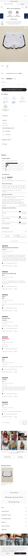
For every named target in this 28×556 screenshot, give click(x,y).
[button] (10, 14)
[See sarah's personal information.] (5, 381)
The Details (5, 115)
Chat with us (8, 134)
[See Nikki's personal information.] (5, 298)
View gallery (20, 456)
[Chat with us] (3, 134)
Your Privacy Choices (12, 551)
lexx (3, 405)
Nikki (3, 298)
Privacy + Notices (6, 526)
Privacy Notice (11, 550)
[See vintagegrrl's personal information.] (8, 320)
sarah (3, 381)
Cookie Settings (4, 551)
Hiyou (3, 360)
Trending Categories (6, 518)
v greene (4, 249)
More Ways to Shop (6, 515)
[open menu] (1, 7)
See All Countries (13, 19)
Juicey (3, 340)
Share (5, 144)
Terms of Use (17, 23)
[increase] (25, 85)
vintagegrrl (4, 320)
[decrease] (22, 85)
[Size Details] (3, 131)
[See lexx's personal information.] (5, 405)
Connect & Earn (5, 511)
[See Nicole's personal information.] (6, 275)
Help (3, 507)
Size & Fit (4, 120)
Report (15, 265)
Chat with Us (15, 492)
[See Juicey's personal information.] (5, 340)
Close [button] (20, 553)
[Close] (22, 7)
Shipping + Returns (6, 139)
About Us (4, 522)
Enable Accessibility (14, 1)
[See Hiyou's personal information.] (5, 360)
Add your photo (7, 456)
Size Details (3, 81)
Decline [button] (7, 553)
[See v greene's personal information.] (7, 249)
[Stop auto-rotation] (26, 17)
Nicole (3, 275)
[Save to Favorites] (26, 28)
